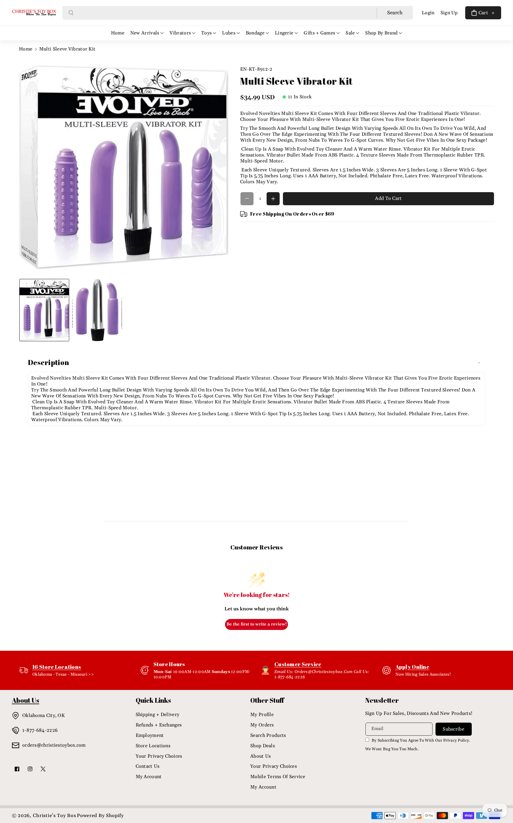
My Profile (262, 715)
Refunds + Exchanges (159, 725)
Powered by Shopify (100, 816)
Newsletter (382, 700)
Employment (150, 735)
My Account (149, 777)
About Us (260, 756)
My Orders (262, 725)
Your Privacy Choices (159, 756)
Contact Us (148, 766)
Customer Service (298, 664)
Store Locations (153, 746)
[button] (483, 12)
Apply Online (412, 666)
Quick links (153, 700)
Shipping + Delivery (158, 715)
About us (25, 700)
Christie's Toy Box (54, 816)
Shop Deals (262, 746)
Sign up (449, 13)
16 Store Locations (56, 666)
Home (25, 49)
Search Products (268, 735)
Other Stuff (267, 700)
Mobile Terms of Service (277, 777)
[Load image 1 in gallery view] (44, 310)
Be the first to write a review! (257, 624)
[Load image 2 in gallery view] (97, 310)
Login (428, 13)
